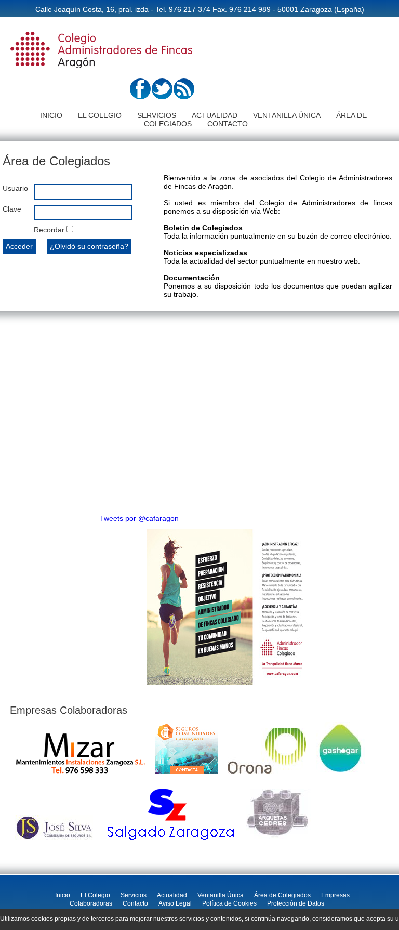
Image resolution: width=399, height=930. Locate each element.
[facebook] (140, 96)
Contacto (227, 124)
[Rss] (184, 96)
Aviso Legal (175, 903)
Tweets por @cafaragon (139, 518)
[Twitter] (162, 96)
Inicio (51, 115)
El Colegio (100, 115)
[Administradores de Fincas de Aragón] (101, 69)
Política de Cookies (229, 903)
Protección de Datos (295, 903)
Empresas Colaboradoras (68, 710)
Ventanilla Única (287, 115)
